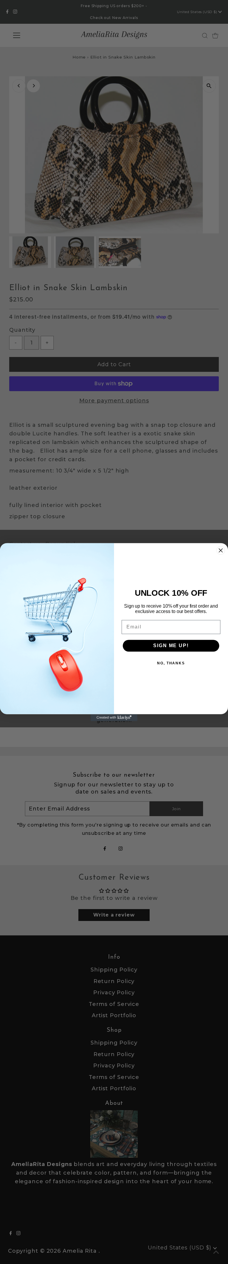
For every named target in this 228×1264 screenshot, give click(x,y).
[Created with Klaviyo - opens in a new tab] (114, 717)
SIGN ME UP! (171, 645)
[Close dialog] (220, 550)
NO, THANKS (171, 663)
